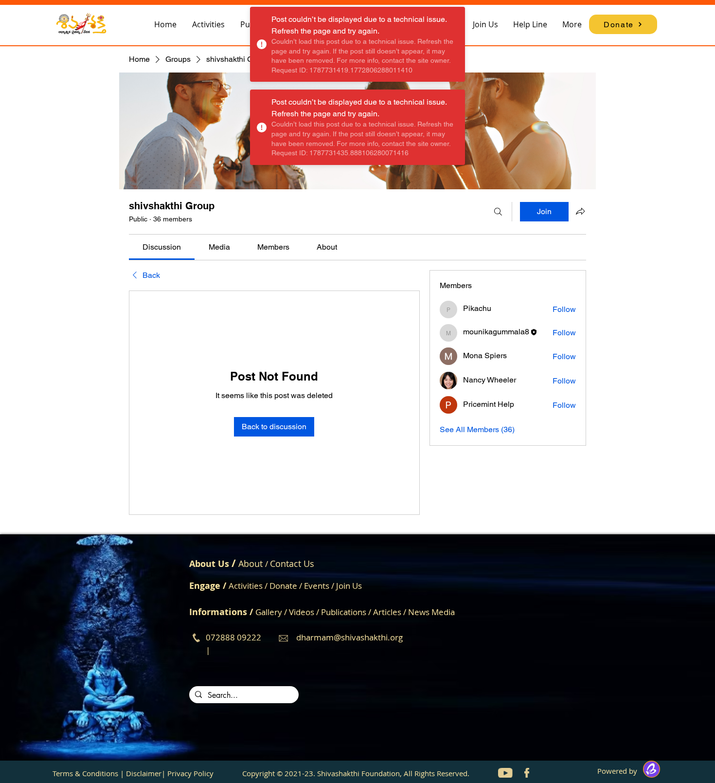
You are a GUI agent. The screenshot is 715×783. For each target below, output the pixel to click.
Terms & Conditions (85, 773)
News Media (431, 612)
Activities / (249, 585)
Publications (344, 612)
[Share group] (580, 211)
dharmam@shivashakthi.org (349, 637)
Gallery (268, 612)
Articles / (390, 612)
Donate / (286, 585)
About (250, 563)
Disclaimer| (145, 773)
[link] (162, 247)
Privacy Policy (190, 773)
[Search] (498, 211)
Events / (320, 585)
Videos (302, 612)
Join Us (349, 585)
